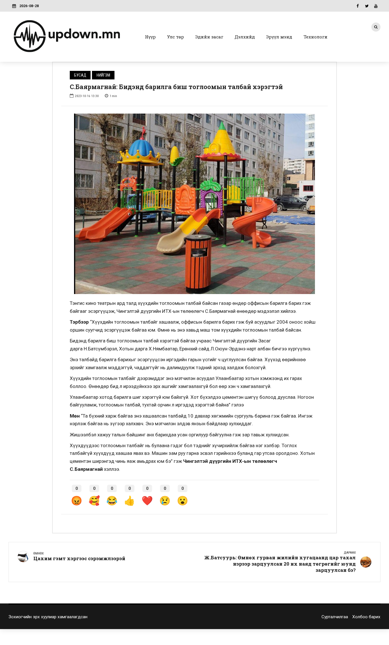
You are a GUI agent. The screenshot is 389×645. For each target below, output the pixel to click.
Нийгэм (103, 75)
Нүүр (150, 37)
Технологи (315, 37)
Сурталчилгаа (335, 616)
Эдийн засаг (209, 37)
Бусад (80, 75)
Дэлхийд (245, 37)
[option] (194, 204)
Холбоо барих (366, 616)
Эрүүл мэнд (279, 37)
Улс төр (175, 37)
